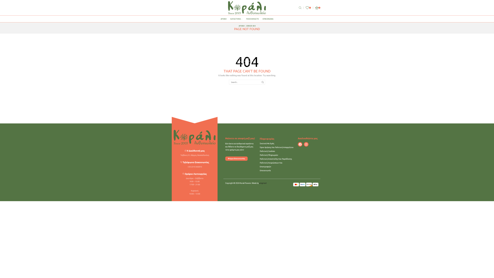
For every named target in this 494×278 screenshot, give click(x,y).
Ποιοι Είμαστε (252, 19)
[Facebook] (300, 144)
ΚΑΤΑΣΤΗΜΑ (235, 19)
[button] (236, 159)
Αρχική (242, 26)
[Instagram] (306, 144)
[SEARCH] (262, 82)
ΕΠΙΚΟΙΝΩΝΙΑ (268, 19)
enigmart (263, 183)
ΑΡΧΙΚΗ (224, 19)
